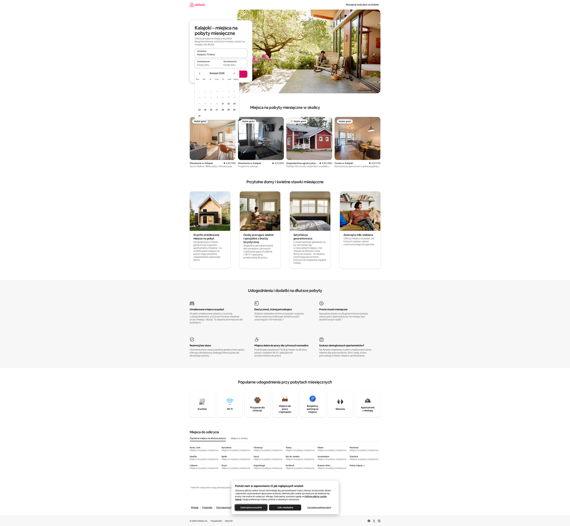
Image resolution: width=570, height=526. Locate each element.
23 (234, 103)
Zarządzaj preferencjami (319, 507)
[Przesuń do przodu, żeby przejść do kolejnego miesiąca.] (234, 73)
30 (234, 109)
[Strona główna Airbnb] (197, 4)
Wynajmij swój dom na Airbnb (362, 4)
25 (205, 109)
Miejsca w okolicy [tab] (239, 438)
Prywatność (216, 521)
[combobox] (221, 54)
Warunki (229, 521)
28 (223, 109)
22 (228, 103)
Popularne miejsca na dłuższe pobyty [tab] (208, 438)
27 (217, 109)
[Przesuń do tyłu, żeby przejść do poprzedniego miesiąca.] (200, 73)
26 (211, 109)
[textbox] (208, 65)
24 (199, 109)
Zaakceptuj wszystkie (251, 507)
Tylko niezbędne (285, 507)
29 (228, 109)
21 (223, 103)
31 (199, 116)
